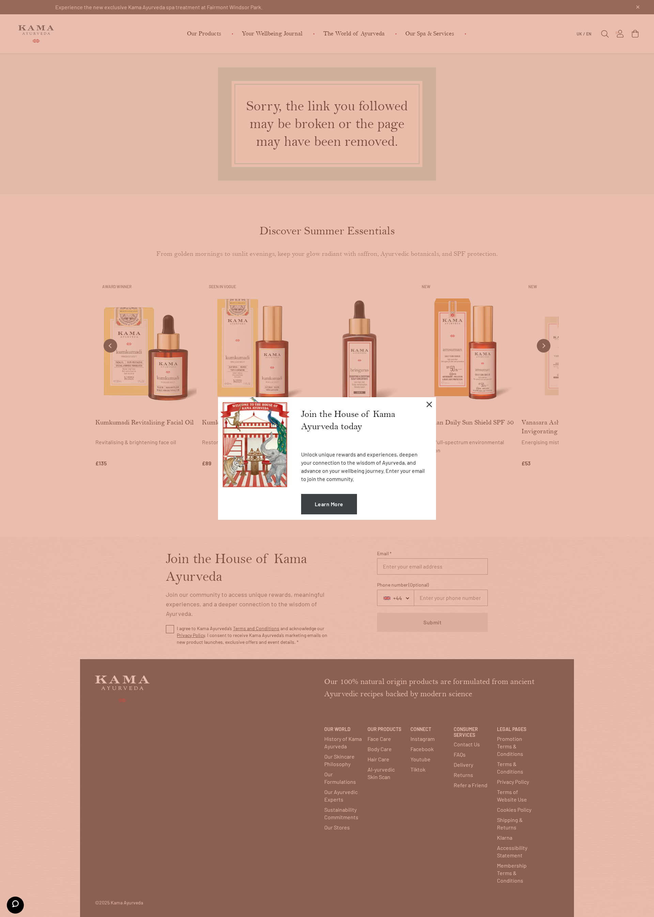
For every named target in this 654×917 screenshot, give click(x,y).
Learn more (329, 504)
